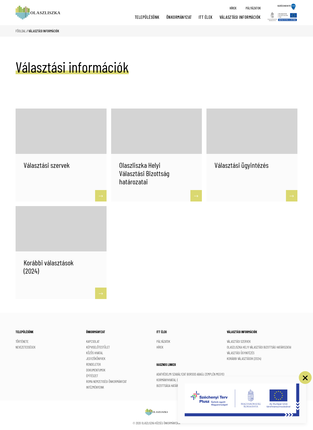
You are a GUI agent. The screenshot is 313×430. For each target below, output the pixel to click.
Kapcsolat (92, 341)
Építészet (92, 376)
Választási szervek (239, 341)
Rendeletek (93, 364)
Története (22, 341)
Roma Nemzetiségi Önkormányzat (106, 381)
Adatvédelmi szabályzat (171, 374)
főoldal (21, 31)
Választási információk (240, 17)
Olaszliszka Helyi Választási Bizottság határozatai (259, 347)
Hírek (233, 8)
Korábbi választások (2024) (244, 359)
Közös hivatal (94, 353)
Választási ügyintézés (240, 353)
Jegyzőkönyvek (95, 359)
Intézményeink (95, 387)
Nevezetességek (26, 347)
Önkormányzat (179, 17)
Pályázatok (253, 8)
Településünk (147, 17)
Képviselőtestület (98, 347)
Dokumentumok (95, 370)
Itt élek (206, 17)
